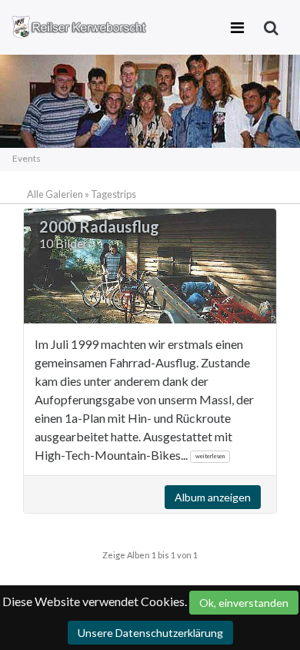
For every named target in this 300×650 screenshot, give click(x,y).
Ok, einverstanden (243, 602)
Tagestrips (113, 194)
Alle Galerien (56, 194)
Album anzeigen (213, 497)
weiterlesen (210, 456)
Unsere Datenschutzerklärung (150, 632)
